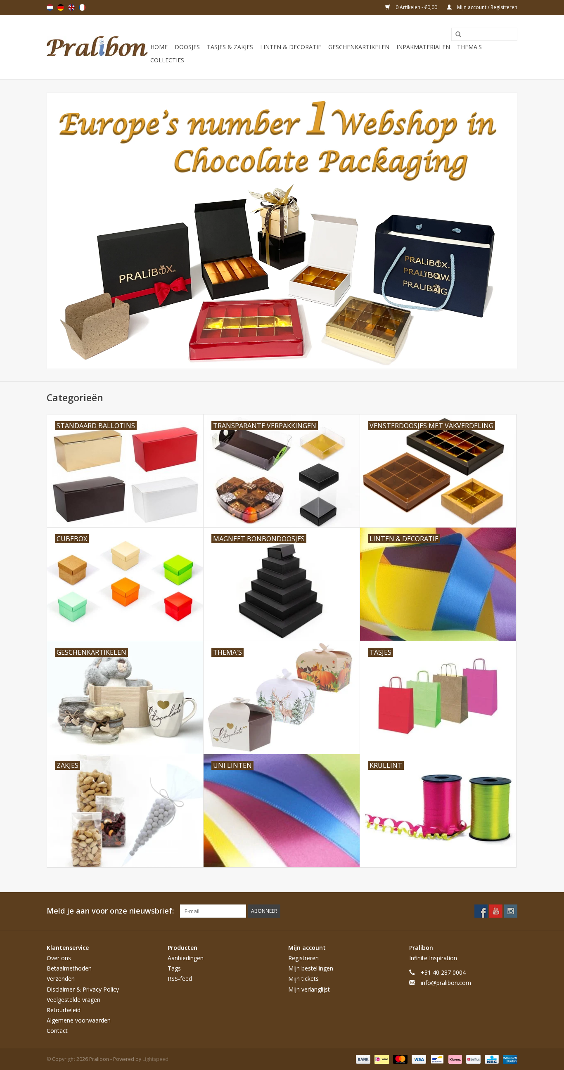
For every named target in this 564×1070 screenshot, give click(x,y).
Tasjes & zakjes (230, 47)
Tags (174, 968)
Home (159, 47)
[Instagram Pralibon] (510, 911)
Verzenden (61, 978)
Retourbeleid (64, 1010)
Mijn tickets (303, 978)
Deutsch (60, 7)
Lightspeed (155, 1059)
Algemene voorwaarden (79, 1020)
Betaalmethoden (69, 968)
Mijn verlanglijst (309, 989)
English (71, 7)
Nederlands (50, 7)
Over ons (59, 958)
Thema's (469, 47)
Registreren (303, 958)
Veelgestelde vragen (73, 1000)
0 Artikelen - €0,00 (416, 7)
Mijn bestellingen (310, 968)
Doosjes (187, 47)
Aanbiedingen (186, 958)
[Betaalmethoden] (362, 1058)
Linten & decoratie (290, 47)
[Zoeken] (455, 35)
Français (82, 7)
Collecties (167, 60)
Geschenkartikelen (358, 47)
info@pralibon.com (446, 983)
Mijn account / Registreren (486, 7)
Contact (57, 1030)
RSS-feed (180, 978)
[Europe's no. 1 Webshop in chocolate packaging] (97, 47)
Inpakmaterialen (423, 47)
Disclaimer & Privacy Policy (83, 989)
